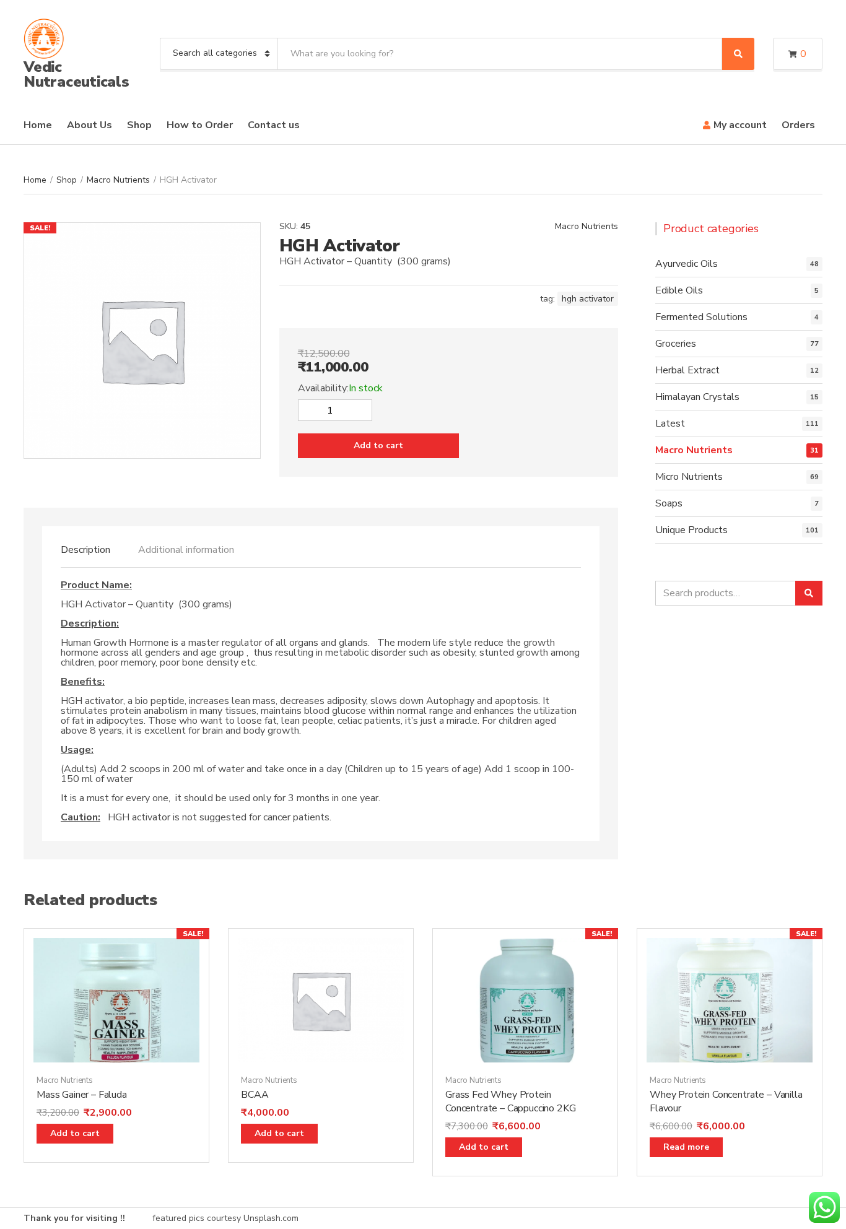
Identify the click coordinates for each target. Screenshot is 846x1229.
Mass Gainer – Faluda (82, 1094)
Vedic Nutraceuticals (76, 74)
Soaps (668, 503)
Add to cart (378, 445)
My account (740, 125)
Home (38, 125)
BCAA (254, 1094)
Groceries (675, 343)
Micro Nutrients (689, 477)
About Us (89, 125)
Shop (139, 125)
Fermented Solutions (701, 317)
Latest (670, 423)
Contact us (274, 125)
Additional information (186, 550)
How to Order (200, 125)
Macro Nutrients (118, 180)
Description (85, 550)
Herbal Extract (687, 370)
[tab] (85, 550)
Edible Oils (679, 290)
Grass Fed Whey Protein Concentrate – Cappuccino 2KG (510, 1101)
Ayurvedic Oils (686, 264)
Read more (686, 1147)
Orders (798, 125)
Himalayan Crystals (697, 397)
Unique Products (691, 530)
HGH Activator (588, 299)
